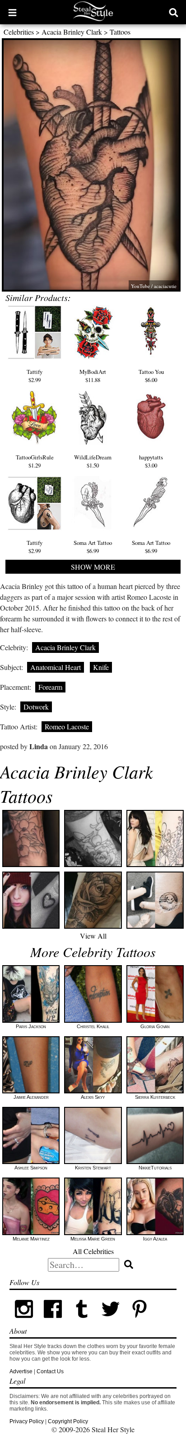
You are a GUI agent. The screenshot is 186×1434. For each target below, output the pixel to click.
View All (93, 935)
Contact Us (50, 1371)
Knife (101, 667)
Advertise (21, 1371)
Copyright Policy (68, 1421)
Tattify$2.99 (34, 376)
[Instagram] (23, 1321)
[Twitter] (110, 1321)
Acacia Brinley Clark (72, 31)
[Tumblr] (81, 1321)
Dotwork (36, 706)
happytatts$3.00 (151, 461)
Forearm (50, 687)
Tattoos (120, 31)
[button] (12, 12)
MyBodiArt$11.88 (92, 376)
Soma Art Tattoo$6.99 (93, 547)
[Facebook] (52, 1321)
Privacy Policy (26, 1421)
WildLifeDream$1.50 (93, 461)
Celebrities (19, 31)
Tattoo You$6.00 (151, 376)
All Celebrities (93, 1251)
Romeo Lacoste (67, 726)
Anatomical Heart (55, 667)
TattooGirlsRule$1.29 (35, 461)
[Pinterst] (139, 1321)
